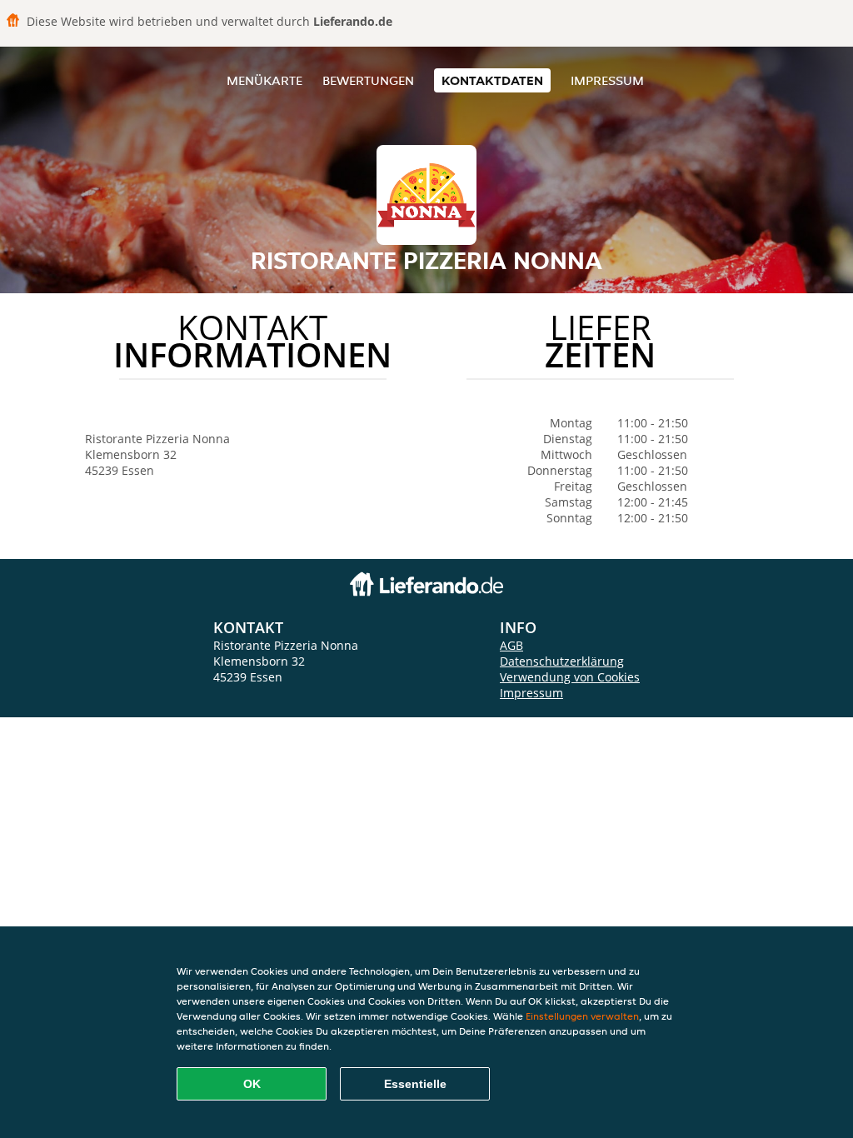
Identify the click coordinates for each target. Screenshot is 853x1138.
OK (252, 1084)
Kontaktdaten (492, 80)
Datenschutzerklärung (562, 661)
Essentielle (415, 1084)
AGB (511, 645)
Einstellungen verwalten (582, 1016)
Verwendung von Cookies (570, 677)
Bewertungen (368, 80)
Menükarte (264, 80)
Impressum (607, 80)
